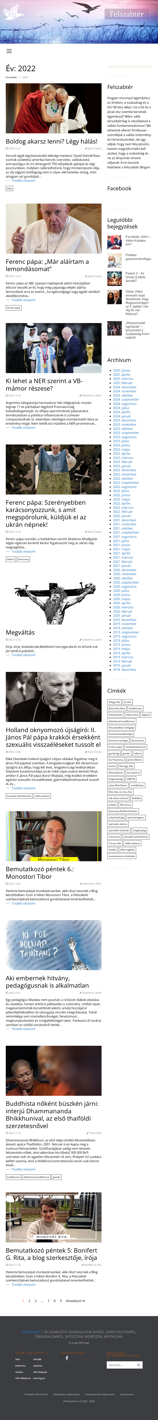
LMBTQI (130, 779)
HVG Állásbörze (23, 1378)
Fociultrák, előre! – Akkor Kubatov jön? (138, 240)
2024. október (123, 395)
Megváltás (20, 632)
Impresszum (127, 1394)
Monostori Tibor (92, 883)
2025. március (123, 379)
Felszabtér (31, 1332)
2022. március (123, 508)
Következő (74, 1301)
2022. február (123, 512)
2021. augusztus (125, 537)
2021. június (121, 545)
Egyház (146, 714)
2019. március (123, 657)
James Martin (134, 759)
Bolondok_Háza (117, 708)
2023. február (123, 462)
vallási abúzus (42, 796)
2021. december (124, 520)
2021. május (121, 549)
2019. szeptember (126, 632)
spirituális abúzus (118, 824)
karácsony (23, 559)
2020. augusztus (125, 587)
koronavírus (133, 772)
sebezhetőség (116, 817)
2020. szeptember (126, 583)
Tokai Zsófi (95, 1133)
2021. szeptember (126, 532)
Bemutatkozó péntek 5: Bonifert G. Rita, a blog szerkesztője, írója (51, 1254)
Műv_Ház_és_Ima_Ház (120, 792)
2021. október (123, 528)
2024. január (122, 416)
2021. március (123, 557)
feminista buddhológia (121, 734)
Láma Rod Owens (118, 785)
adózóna (37, 1365)
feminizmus (138, 740)
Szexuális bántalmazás (19, 796)
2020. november (125, 574)
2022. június (121, 495)
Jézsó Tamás (95, 148)
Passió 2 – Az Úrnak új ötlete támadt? (135, 277)
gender (57, 1177)
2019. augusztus (125, 636)
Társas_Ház (115, 843)
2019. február (123, 661)
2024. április (121, 412)
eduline (19, 1372)
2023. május (121, 450)
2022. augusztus (125, 487)
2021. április (121, 553)
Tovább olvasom (23, 181)
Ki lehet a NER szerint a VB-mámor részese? (44, 384)
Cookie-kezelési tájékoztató (99, 1394)
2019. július (121, 641)
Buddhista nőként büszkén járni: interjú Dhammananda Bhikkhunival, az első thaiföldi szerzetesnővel (52, 1114)
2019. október (123, 628)
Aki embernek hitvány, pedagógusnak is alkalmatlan (47, 981)
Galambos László (92, 395)
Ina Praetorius (116, 759)
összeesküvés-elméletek (122, 856)
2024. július (121, 408)
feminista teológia (118, 740)
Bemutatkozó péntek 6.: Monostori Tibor (40, 872)
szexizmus (114, 836)
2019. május (121, 649)
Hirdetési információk (36, 1394)
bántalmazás (116, 714)
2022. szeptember (126, 483)
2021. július (121, 541)
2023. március (123, 458)
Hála (9, 188)
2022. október (123, 479)
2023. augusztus (125, 437)
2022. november (125, 474)
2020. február (123, 612)
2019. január (122, 665)
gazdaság (114, 753)
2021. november (125, 524)
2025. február (123, 383)
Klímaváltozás (116, 772)
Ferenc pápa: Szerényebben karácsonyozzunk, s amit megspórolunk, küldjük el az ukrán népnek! (46, 513)
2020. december (124, 570)
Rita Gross (125, 804)
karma (112, 766)
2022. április (121, 503)
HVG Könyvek (40, 1372)
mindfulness (137, 785)
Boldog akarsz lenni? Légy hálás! (51, 141)
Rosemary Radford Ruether (123, 811)
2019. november (125, 624)
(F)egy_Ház (114, 702)
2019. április (121, 653)
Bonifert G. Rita (93, 1264)
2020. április (121, 603)
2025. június (121, 370)
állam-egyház (127, 849)
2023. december (124, 420)
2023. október (123, 429)
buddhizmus (13, 1177)
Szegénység (139, 830)
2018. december (124, 670)
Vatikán (113, 849)
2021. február (123, 562)
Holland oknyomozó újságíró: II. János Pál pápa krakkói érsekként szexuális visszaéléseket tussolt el (53, 737)
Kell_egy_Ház (126, 766)
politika (112, 804)
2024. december (124, 387)
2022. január (122, 516)
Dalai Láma (132, 714)
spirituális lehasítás (119, 830)
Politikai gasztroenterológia (138, 256)
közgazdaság (116, 779)
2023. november (125, 425)
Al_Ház (127, 702)
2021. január (122, 566)
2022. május (121, 499)
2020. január (122, 616)
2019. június (121, 645)
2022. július (121, 491)
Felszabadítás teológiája (121, 727)
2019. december (124, 620)
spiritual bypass (135, 817)
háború (11, 559)
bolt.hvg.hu (39, 1378)
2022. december (124, 470)
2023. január (122, 466)
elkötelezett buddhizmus (36, 1177)
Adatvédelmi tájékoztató (66, 1394)
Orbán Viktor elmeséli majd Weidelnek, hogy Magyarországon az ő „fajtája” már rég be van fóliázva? (137, 302)
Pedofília (136, 798)
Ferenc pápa (13, 307)
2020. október (123, 578)
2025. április (121, 375)
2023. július (121, 441)
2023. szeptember (126, 433)
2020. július (121, 591)
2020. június (121, 595)
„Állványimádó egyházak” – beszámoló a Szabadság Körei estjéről (137, 330)
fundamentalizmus (136, 746)
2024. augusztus (125, 404)
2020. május (121, 599)
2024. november (125, 391)
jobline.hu (20, 1365)
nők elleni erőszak (118, 798)
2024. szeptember (126, 400)
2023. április (121, 454)
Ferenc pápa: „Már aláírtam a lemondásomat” (47, 265)
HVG (17, 1359)
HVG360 (37, 1359)
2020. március (123, 607)
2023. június (121, 445)
